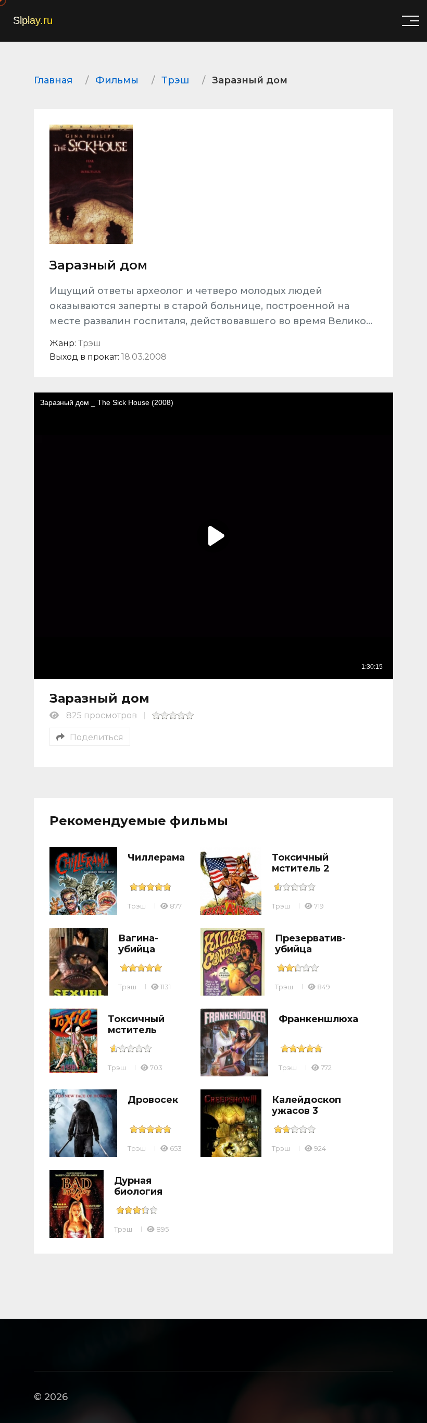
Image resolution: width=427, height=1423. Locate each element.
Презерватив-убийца (310, 944)
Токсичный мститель (136, 1024)
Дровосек (153, 1100)
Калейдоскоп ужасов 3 (306, 1105)
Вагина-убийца (138, 944)
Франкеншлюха (318, 1019)
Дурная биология (138, 1186)
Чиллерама (156, 857)
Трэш (137, 906)
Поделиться (96, 737)
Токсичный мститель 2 (301, 863)
